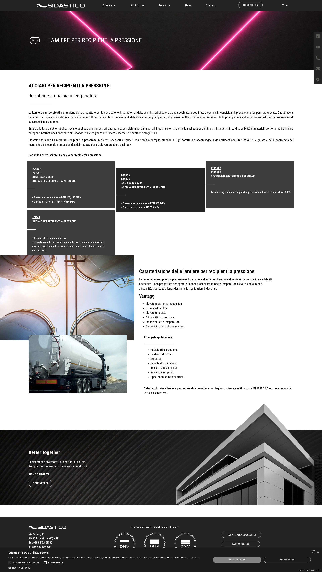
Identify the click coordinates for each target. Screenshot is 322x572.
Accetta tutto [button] (237, 560)
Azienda (107, 5)
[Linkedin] (318, 36)
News (188, 5)
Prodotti (135, 5)
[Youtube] (318, 47)
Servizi (163, 5)
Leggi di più (194, 557)
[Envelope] (318, 69)
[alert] (161, 560)
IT (283, 5)
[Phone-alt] (318, 58)
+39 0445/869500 (42, 542)
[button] (103, 567)
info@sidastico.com (40, 546)
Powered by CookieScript (308, 570)
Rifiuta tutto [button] (287, 560)
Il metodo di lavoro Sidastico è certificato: (155, 527)
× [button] (318, 551)
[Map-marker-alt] (318, 79)
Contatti (211, 5)
